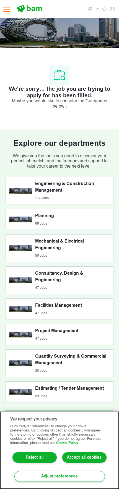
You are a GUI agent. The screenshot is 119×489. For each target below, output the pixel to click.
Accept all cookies (84, 457)
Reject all (35, 457)
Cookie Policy (67, 443)
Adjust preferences (59, 476)
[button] (93, 9)
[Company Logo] (29, 9)
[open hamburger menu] (6, 9)
